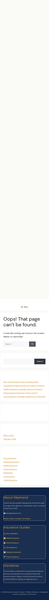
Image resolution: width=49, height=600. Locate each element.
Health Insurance (10, 465)
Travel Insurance (10, 480)
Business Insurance (11, 462)
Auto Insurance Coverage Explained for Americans (24, 396)
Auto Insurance (10, 458)
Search (6, 357)
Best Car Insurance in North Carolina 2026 (21, 382)
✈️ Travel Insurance (11, 557)
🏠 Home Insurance (11, 543)
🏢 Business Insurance (12, 552)
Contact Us (20, 519)
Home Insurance (10, 469)
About (28, 519)
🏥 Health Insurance (11, 538)
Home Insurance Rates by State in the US (20, 393)
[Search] (32, 344)
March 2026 (9, 435)
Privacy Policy (9, 519)
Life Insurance (9, 476)
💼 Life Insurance (10, 547)
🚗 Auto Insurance (11, 533)
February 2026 (10, 439)
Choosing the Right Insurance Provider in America (24, 385)
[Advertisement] (24, 24)
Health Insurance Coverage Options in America (23, 389)
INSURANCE (8, 473)
